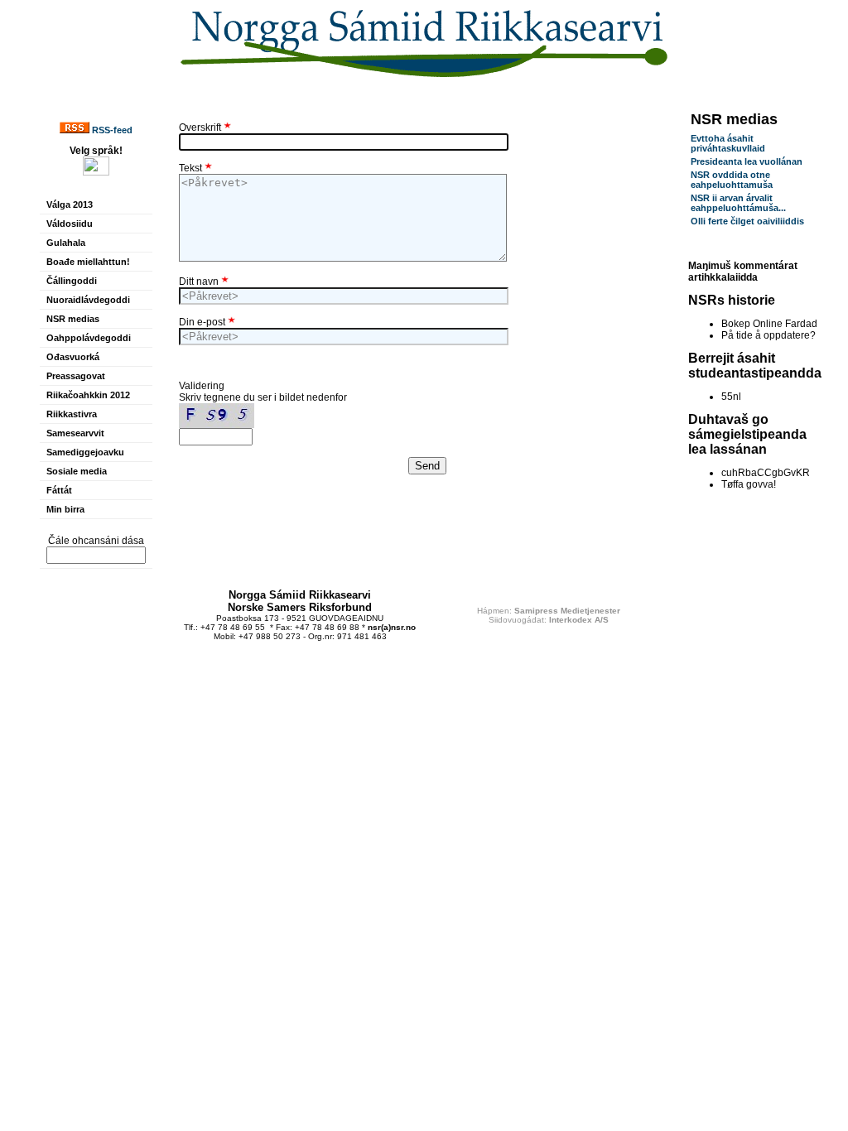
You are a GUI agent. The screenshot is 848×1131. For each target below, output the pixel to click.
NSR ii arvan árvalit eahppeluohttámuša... (738, 203)
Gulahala (65, 243)
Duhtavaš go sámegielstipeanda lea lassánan (747, 434)
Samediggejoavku (85, 452)
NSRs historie (731, 300)
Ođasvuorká (72, 357)
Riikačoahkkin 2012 (88, 395)
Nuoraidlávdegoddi (88, 300)
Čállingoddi (71, 281)
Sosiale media (76, 471)
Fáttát (59, 490)
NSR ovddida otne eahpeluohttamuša (732, 180)
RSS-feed (110, 130)
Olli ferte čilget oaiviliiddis (747, 221)
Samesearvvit (75, 433)
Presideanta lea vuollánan (746, 161)
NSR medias (72, 319)
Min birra (65, 509)
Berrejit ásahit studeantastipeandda (755, 365)
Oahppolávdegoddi (88, 338)
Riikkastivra (71, 414)
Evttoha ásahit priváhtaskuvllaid (728, 143)
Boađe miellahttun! (88, 262)
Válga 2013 (69, 204)
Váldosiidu (69, 224)
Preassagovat (75, 376)
